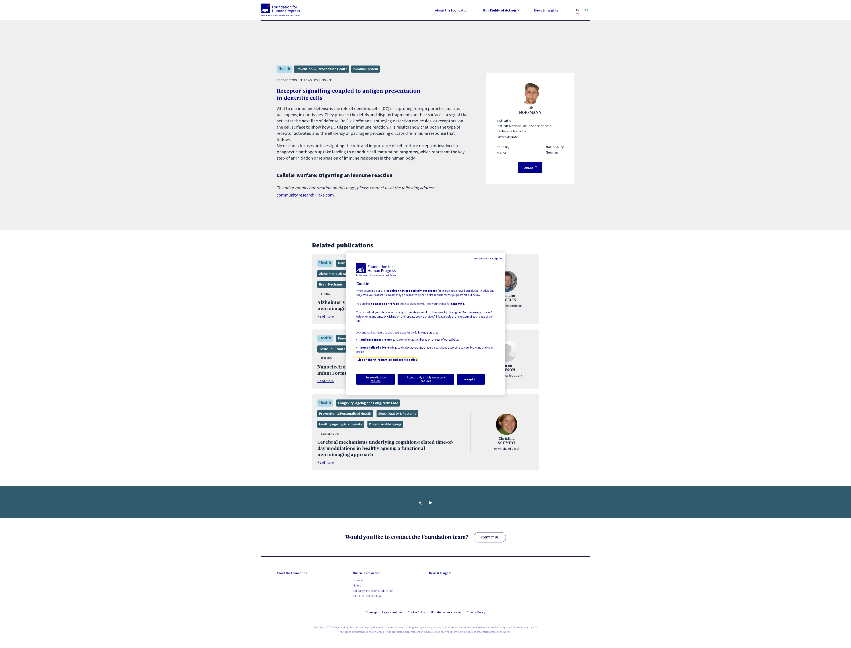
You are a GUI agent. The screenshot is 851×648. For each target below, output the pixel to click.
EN (578, 10)
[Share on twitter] (420, 503)
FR (587, 10)
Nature (357, 585)
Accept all (470, 379)
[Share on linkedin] (430, 503)
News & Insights (546, 10)
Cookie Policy (417, 612)
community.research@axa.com (305, 195)
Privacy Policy (476, 612)
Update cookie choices (446, 612)
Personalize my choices (375, 379)
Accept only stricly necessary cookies (426, 379)
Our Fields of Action (499, 10)
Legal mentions (392, 612)
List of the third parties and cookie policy (387, 360)
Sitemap (371, 612)
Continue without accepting (487, 258)
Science (358, 580)
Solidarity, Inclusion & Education (373, 591)
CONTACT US (490, 537)
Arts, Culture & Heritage (367, 596)
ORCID (530, 169)
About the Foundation (451, 10)
